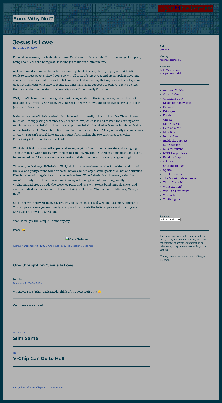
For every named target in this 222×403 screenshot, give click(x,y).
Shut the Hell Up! (174, 165)
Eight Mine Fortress (170, 70)
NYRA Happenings (175, 153)
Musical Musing (173, 148)
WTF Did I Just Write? (177, 190)
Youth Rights (171, 199)
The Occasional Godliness (79, 245)
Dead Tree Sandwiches (177, 102)
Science (168, 161)
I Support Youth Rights (171, 73)
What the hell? (172, 186)
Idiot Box (169, 132)
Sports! (168, 170)
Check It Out (171, 94)
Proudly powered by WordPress (48, 387)
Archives (164, 216)
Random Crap (172, 157)
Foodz (167, 115)
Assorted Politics (174, 90)
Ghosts (167, 119)
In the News (171, 136)
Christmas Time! (56, 245)
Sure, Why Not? (33, 19)
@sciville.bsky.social (170, 60)
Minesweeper (171, 144)
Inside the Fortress (175, 140)
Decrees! (168, 107)
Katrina (17, 245)
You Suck (169, 195)
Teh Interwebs (172, 174)
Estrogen (169, 111)
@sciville (164, 49)
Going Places (171, 123)
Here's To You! (172, 128)
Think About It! (173, 182)
